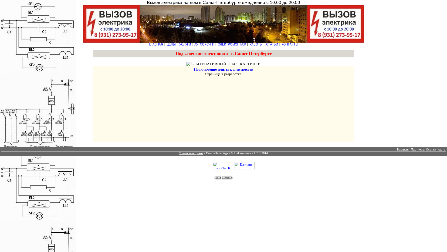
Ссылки (431, 149)
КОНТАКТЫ (289, 44)
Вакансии (403, 149)
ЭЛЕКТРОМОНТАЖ (232, 44)
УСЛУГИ (185, 44)
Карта (441, 149)
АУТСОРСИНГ (204, 44)
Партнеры (418, 149)
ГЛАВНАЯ (156, 44)
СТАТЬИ (272, 44)
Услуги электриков (191, 153)
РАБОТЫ (256, 44)
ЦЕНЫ (171, 44)
